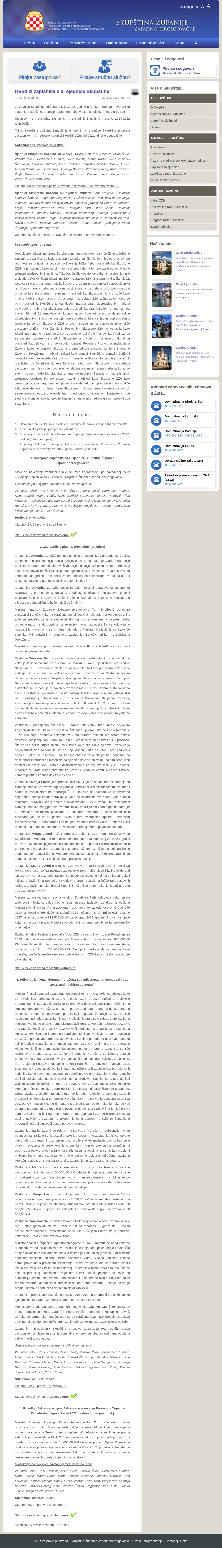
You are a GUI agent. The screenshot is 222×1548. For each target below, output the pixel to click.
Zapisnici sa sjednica (164, 167)
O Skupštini (158, 107)
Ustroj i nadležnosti (163, 120)
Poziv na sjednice (162, 154)
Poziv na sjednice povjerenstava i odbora (178, 160)
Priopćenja (157, 147)
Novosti (29, 43)
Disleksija (186, 7)
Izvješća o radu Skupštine (168, 173)
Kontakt (180, 43)
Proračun (156, 213)
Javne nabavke (160, 226)
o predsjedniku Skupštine (167, 114)
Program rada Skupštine (167, 220)
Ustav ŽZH (157, 200)
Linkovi (155, 127)
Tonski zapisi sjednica (165, 180)
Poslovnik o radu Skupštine (169, 207)
